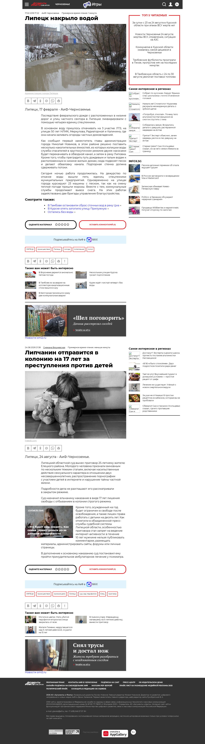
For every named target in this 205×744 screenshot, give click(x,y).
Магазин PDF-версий (102, 686)
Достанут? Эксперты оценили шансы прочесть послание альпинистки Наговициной (161, 355)
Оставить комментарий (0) (102, 225)
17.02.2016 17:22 (32, 13)
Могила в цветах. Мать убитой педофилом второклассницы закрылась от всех (54, 619)
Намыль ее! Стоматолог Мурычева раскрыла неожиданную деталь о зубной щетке (160, 106)
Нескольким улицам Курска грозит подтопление (103, 273)
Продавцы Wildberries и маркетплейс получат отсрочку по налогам (160, 209)
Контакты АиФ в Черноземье (82, 682)
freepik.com (31, 440)
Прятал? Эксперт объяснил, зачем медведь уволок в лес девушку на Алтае (160, 138)
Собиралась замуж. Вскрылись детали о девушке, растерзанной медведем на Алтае (159, 127)
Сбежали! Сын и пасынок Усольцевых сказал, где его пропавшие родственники (161, 408)
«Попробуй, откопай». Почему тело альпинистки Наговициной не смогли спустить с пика (160, 117)
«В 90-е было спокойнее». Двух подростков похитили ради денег (159, 364)
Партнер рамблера (90, 732)
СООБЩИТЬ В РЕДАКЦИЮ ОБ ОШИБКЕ (88, 689)
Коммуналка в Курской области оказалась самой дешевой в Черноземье (154, 50)
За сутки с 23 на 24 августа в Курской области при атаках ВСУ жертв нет (154, 24)
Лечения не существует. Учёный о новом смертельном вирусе (159, 385)
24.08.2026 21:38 (33, 347)
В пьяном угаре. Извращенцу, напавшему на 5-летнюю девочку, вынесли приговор (106, 619)
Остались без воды (60, 212)
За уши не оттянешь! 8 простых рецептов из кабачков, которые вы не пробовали (161, 398)
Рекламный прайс (55, 682)
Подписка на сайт (110, 682)
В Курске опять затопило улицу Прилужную (77, 208)
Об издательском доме (151, 682)
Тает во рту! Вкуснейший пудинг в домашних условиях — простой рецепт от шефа (160, 376)
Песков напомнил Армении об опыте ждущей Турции (160, 166)
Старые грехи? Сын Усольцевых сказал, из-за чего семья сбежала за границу (160, 148)
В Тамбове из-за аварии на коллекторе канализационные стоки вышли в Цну (54, 285)
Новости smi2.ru (35, 337)
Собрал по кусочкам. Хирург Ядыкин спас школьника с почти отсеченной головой (161, 95)
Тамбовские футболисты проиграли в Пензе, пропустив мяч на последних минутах (154, 63)
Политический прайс (57, 689)
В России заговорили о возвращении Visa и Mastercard (160, 177)
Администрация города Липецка (41, 93)
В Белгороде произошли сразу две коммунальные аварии (54, 294)
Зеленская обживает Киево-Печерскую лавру (156, 187)
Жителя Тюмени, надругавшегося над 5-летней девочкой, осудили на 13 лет (55, 630)
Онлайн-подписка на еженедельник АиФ (67, 686)
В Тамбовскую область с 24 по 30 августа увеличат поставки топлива (154, 75)
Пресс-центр (129, 682)
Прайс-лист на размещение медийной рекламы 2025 (145, 686)
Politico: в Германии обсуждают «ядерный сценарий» (157, 198)
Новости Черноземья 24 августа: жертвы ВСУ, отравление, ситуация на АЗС (154, 37)
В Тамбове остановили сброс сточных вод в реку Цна (83, 205)
